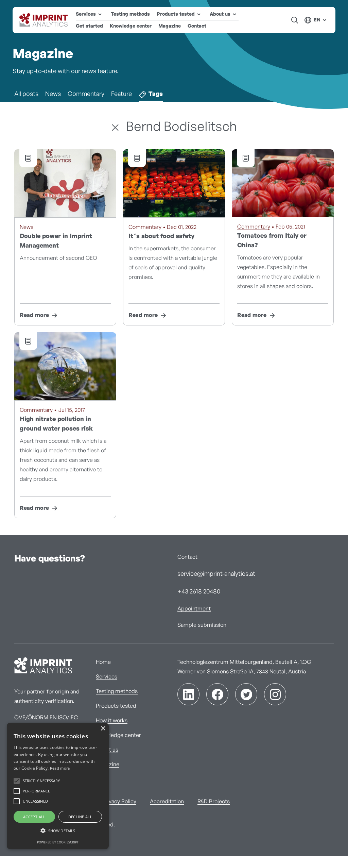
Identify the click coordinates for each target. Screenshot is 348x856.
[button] (58, 831)
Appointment (194, 608)
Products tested (116, 706)
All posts (26, 94)
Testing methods (130, 14)
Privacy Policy (119, 801)
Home (103, 662)
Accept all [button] (34, 816)
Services (106, 676)
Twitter (246, 694)
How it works (111, 720)
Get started (89, 26)
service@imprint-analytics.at (216, 574)
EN (317, 20)
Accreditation (167, 801)
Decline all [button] (80, 816)
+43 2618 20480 (198, 592)
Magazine (169, 26)
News (53, 94)
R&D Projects (213, 801)
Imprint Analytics (44, 20)
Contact (197, 26)
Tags (156, 94)
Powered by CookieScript (58, 842)
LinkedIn (188, 694)
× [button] (102, 728)
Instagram (275, 694)
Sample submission (201, 625)
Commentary (86, 94)
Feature (121, 94)
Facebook (217, 694)
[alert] (58, 786)
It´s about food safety (161, 236)
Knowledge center (131, 26)
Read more (34, 315)
